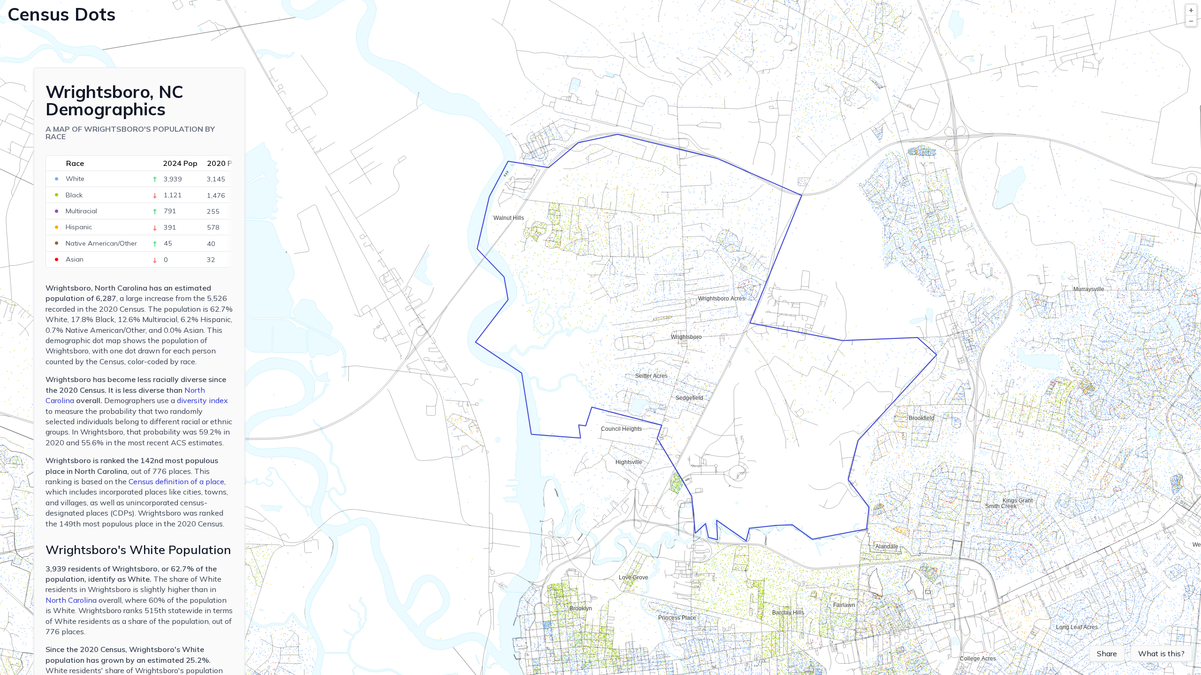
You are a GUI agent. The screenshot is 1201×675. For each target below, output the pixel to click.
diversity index (202, 400)
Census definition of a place (176, 481)
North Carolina (71, 600)
